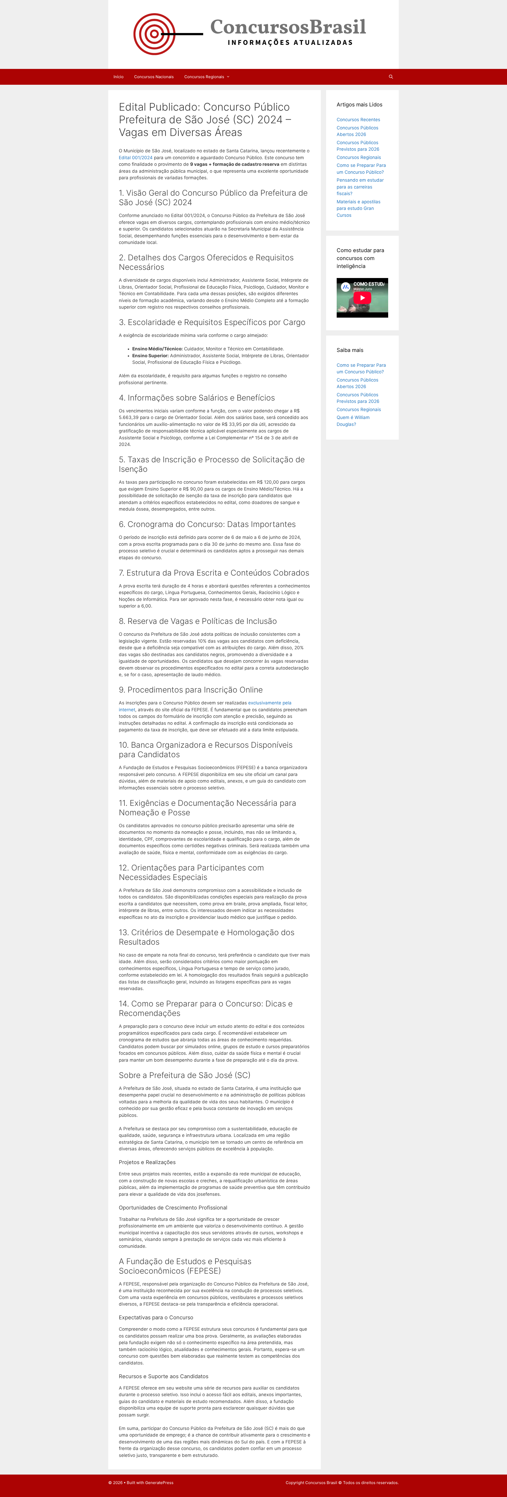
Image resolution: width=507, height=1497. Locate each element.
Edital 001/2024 (136, 157)
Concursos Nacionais (154, 76)
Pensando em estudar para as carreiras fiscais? (360, 186)
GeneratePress (159, 1482)
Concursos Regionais (204, 76)
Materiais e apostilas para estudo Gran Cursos (359, 208)
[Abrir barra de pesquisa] (391, 77)
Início (119, 76)
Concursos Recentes (358, 119)
